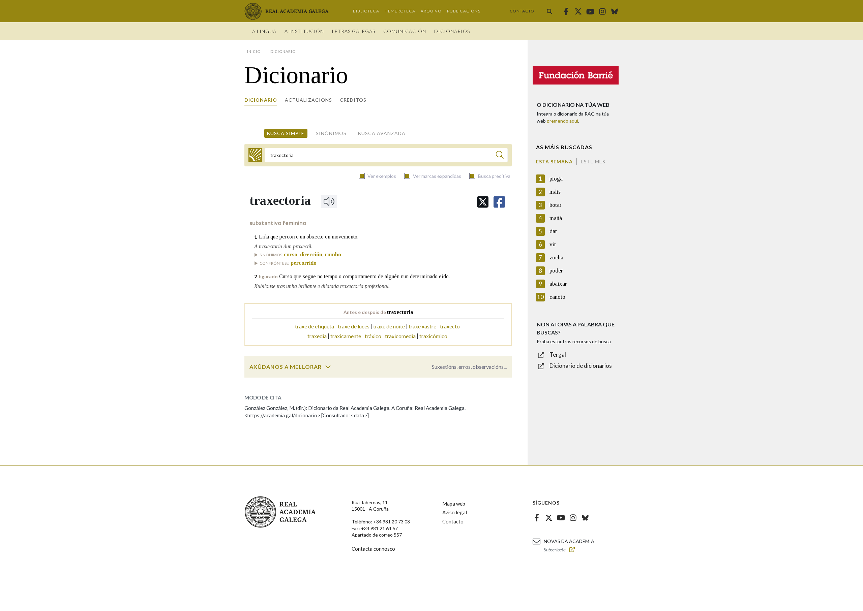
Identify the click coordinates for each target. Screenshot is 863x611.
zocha (556, 257)
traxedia (317, 336)
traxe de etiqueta (314, 326)
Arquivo (431, 10)
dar (553, 231)
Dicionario (260, 100)
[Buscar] (549, 11)
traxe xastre (422, 326)
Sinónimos (331, 133)
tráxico (373, 336)
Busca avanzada (382, 133)
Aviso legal (454, 512)
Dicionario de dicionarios (580, 365)
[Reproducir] (329, 201)
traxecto (450, 326)
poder (556, 270)
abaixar (558, 284)
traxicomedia (400, 336)
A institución (304, 31)
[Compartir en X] (482, 201)
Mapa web (453, 504)
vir (552, 244)
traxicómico (433, 336)
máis (555, 192)
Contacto (522, 10)
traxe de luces (353, 326)
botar (555, 205)
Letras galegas (353, 31)
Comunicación (404, 31)
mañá (555, 218)
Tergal (557, 354)
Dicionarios (452, 31)
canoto (557, 297)
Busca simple (285, 133)
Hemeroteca (400, 10)
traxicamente (345, 336)
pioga (556, 178)
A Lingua (264, 31)
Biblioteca (366, 10)
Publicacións (463, 10)
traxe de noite (389, 326)
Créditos (353, 100)
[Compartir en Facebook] (499, 201)
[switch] (328, 367)
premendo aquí (562, 121)
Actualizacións (308, 100)
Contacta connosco (373, 549)
